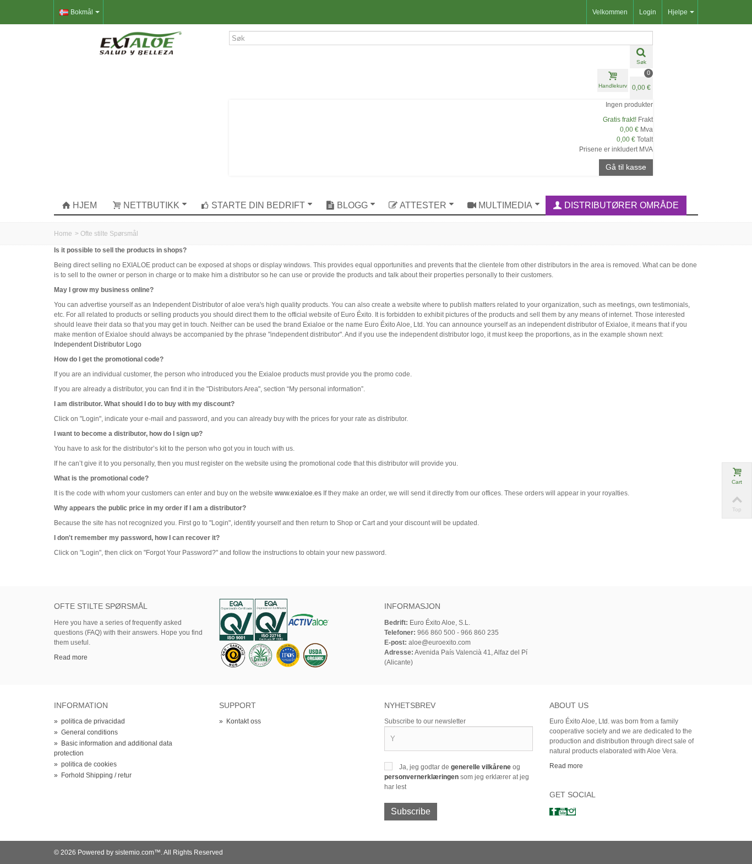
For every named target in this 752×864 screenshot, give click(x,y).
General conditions (86, 732)
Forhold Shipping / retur (93, 775)
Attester (423, 205)
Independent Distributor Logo (97, 344)
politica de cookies (85, 764)
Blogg (352, 205)
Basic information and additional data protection (113, 748)
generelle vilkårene (482, 767)
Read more (71, 657)
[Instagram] (571, 812)
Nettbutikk (151, 205)
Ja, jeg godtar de (425, 767)
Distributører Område (621, 205)
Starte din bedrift (258, 205)
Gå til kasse (626, 167)
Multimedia (505, 205)
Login (647, 12)
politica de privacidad (89, 721)
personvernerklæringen (422, 777)
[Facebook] (553, 812)
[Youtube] (562, 812)
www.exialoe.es (298, 493)
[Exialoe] (141, 42)
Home (63, 233)
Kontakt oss (240, 721)
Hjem (85, 205)
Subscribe (411, 811)
